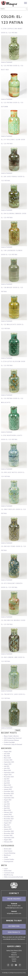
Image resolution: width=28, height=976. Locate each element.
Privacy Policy (23, 972)
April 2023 (7, 783)
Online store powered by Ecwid (13, 877)
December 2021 (9, 816)
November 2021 (9, 819)
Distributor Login (14, 957)
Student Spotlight (9, 742)
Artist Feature (8, 851)
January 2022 (8, 814)
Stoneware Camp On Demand (13, 744)
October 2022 (8, 795)
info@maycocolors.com (14, 913)
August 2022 (7, 800)
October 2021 (8, 821)
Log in (6, 868)
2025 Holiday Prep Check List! (13, 738)
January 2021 (8, 829)
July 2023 (6, 779)
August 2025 (7, 764)
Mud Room (7, 855)
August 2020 (7, 840)
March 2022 (7, 810)
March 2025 (7, 770)
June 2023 (7, 781)
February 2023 (8, 787)
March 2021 (7, 827)
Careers (14, 959)
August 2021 (7, 823)
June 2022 (7, 804)
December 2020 (9, 831)
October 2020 (8, 835)
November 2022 (9, 793)
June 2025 (7, 768)
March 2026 (7, 758)
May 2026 (7, 756)
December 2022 (9, 791)
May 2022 (7, 806)
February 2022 (8, 812)
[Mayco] (9, 3)
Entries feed (7, 870)
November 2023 (9, 777)
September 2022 (9, 798)
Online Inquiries (14, 899)
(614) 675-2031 (16, 906)
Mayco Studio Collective (11, 736)
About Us (14, 955)
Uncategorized (8, 861)
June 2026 (7, 753)
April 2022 (7, 808)
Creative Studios (9, 859)
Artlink (6, 857)
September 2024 (9, 772)
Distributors (14, 926)
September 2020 (9, 837)
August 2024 (7, 774)
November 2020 (9, 833)
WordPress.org (8, 875)
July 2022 (6, 802)
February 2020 (8, 842)
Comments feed (9, 873)
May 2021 (7, 825)
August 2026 (7, 751)
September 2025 (9, 762)
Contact (14, 952)
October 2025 (8, 760)
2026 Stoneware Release (11, 740)
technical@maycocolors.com (14, 908)
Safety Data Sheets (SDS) (14, 950)
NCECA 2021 (7, 849)
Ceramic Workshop (9, 853)
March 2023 (7, 785)
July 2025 (6, 766)
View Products (14, 932)
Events (14, 961)
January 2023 (8, 789)
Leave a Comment (6, 62)
